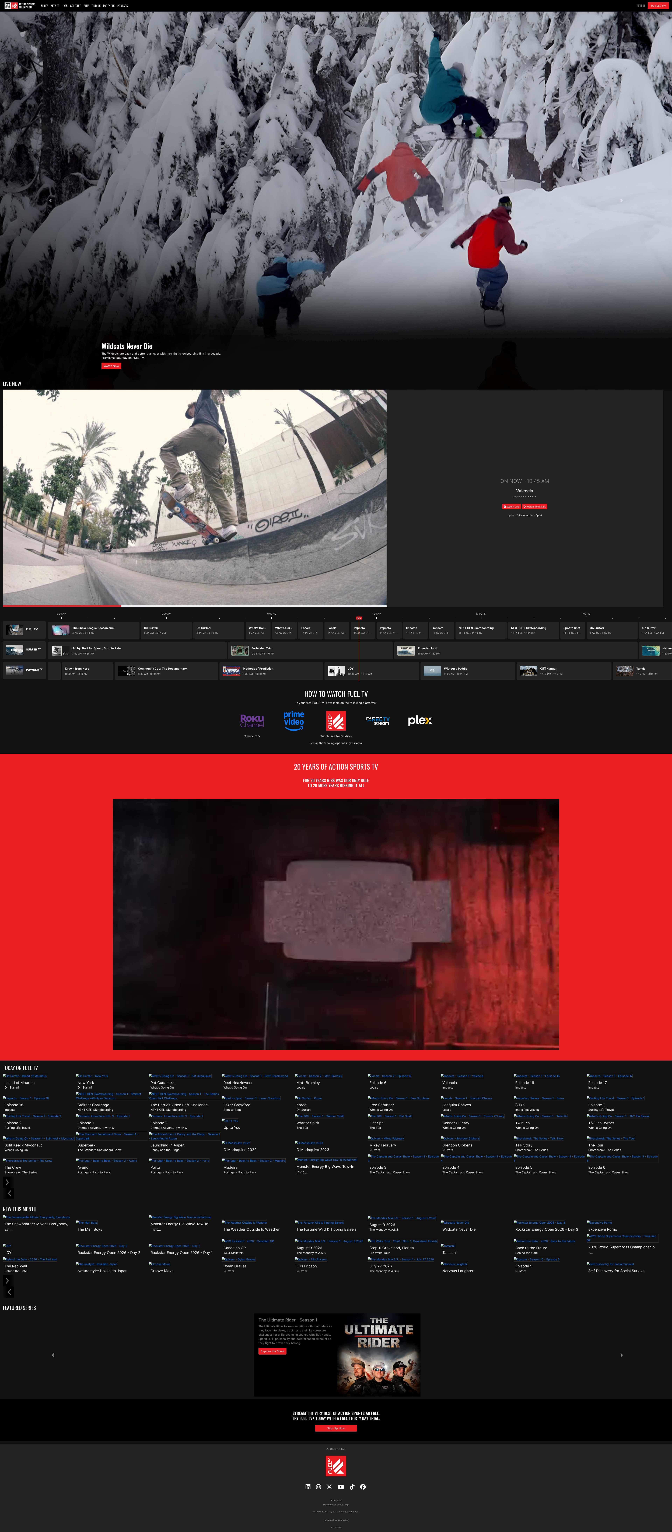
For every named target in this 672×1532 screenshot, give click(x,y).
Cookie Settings (340, 1504)
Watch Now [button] (111, 366)
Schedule (75, 6)
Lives (64, 6)
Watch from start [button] (536, 506)
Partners (108, 6)
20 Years (122, 6)
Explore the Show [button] (272, 1351)
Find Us (96, 6)
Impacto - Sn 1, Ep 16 (530, 515)
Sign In (641, 6)
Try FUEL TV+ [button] (658, 5)
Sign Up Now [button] (336, 1428)
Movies (55, 6)
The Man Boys (120, 346)
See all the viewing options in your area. (336, 743)
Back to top (337, 1449)
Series (44, 6)
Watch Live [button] (512, 506)
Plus (86, 6)
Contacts (336, 1500)
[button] (50, 201)
